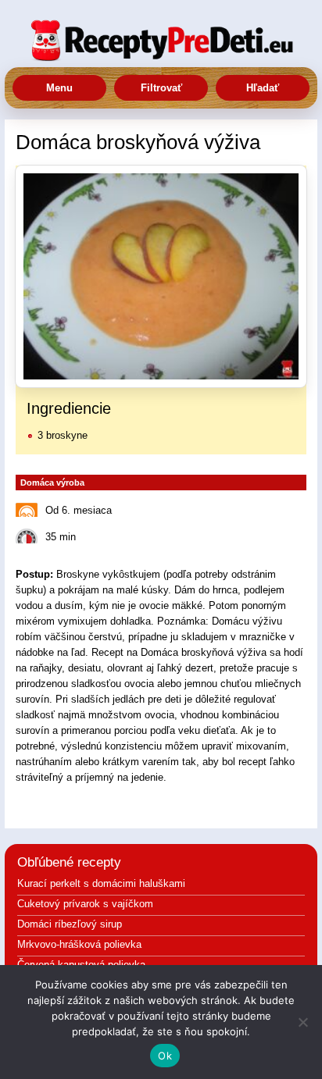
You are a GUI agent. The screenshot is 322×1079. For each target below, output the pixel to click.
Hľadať (262, 88)
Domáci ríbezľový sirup (69, 924)
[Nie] (302, 1022)
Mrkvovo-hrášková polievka (79, 944)
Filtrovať (161, 88)
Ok (165, 1055)
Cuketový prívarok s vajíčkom (85, 904)
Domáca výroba (52, 482)
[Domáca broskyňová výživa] (161, 276)
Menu (59, 88)
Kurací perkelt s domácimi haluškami (101, 883)
